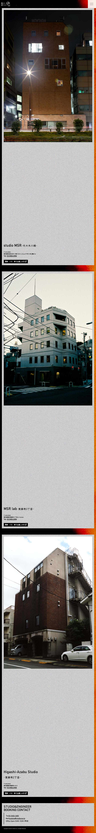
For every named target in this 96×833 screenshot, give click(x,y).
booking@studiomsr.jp (17, 818)
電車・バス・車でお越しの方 (15, 261)
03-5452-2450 (12, 256)
